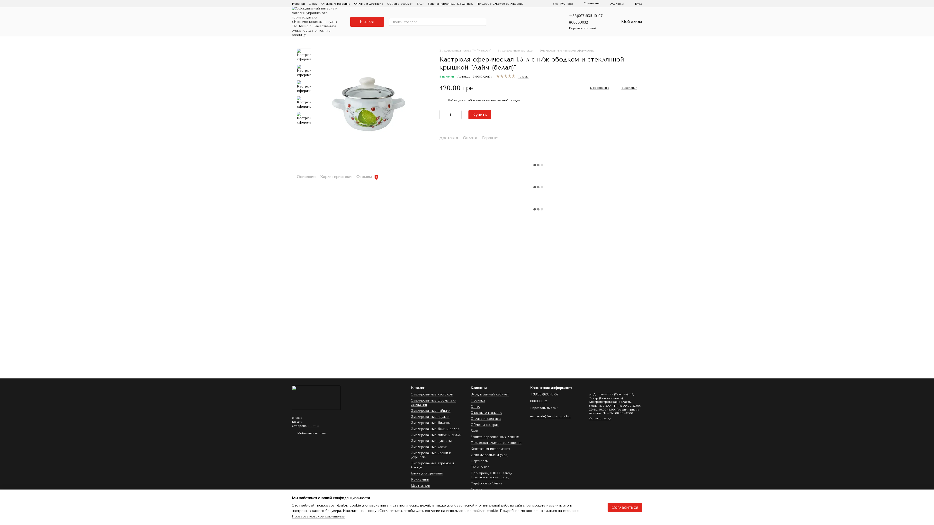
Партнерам (479, 461)
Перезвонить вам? (582, 28)
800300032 (578, 22)
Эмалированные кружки (430, 417)
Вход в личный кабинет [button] (490, 394)
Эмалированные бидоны (430, 423)
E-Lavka (313, 426)
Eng (570, 3)
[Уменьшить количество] (443, 114)
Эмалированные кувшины (431, 441)
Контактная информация (490, 449)
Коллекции (420, 479)
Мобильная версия (311, 433)
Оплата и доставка (368, 3)
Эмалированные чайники (430, 410)
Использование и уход (489, 455)
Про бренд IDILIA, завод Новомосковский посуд (491, 475)
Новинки (298, 3)
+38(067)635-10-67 (586, 15)
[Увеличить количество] (458, 114)
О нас (313, 3)
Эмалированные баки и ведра (435, 429)
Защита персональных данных (450, 3)
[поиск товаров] (482, 22)
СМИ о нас (480, 467)
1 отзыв (523, 76)
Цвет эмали (420, 485)
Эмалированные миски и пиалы (436, 435)
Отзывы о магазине (335, 3)
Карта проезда (600, 418)
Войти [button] (452, 100)
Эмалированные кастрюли (432, 394)
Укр (555, 3)
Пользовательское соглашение (499, 3)
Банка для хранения (427, 473)
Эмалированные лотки (429, 447)
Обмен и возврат (400, 3)
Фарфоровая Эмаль (486, 483)
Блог (420, 3)
